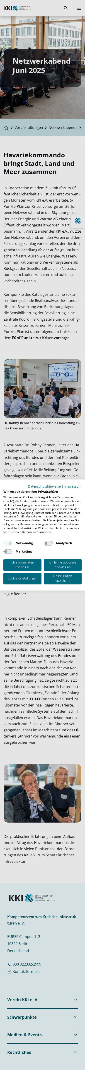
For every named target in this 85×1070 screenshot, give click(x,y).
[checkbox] (7, 543)
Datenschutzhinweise (44, 486)
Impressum (73, 486)
